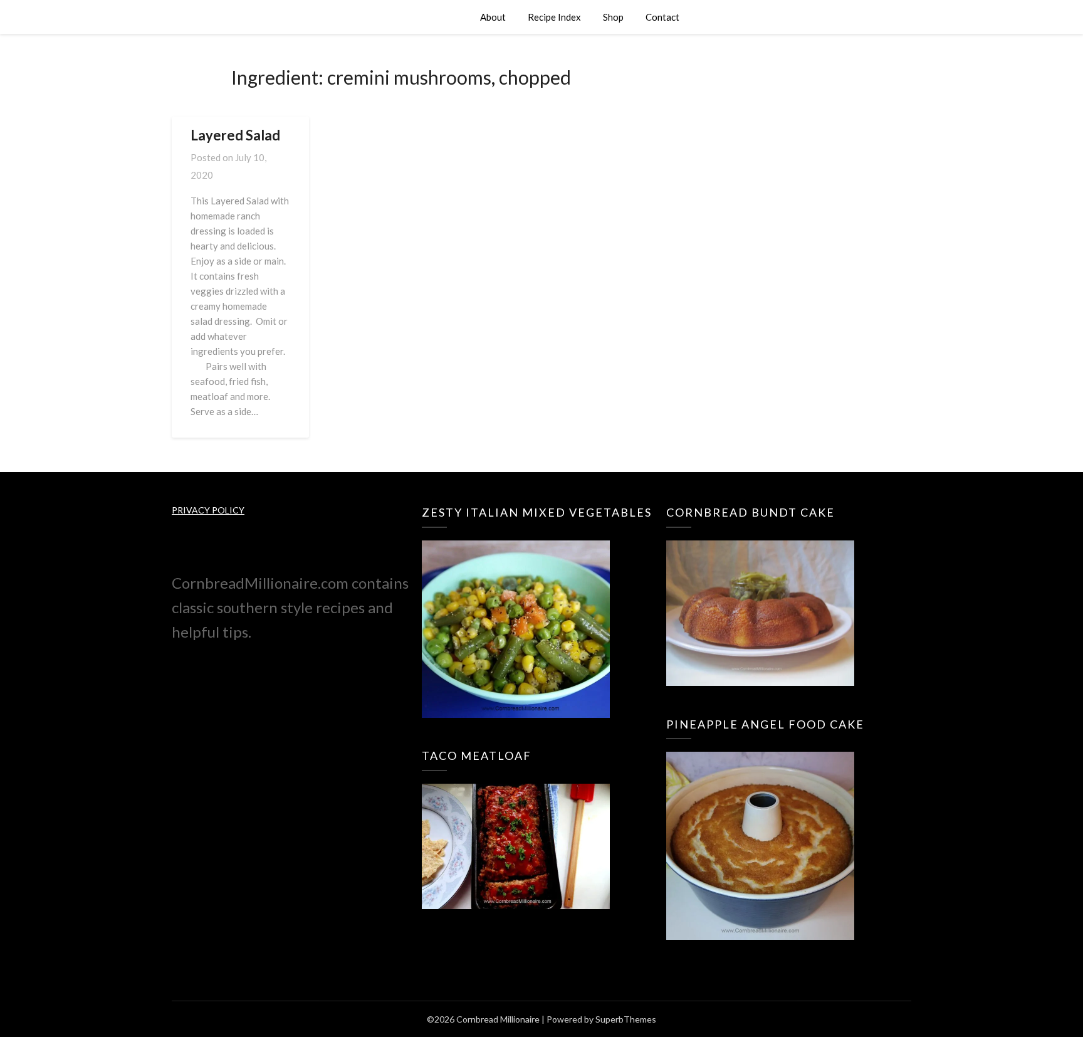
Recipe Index (554, 17)
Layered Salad (235, 135)
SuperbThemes (625, 1019)
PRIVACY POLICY (208, 510)
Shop (613, 17)
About (493, 17)
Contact (662, 17)
